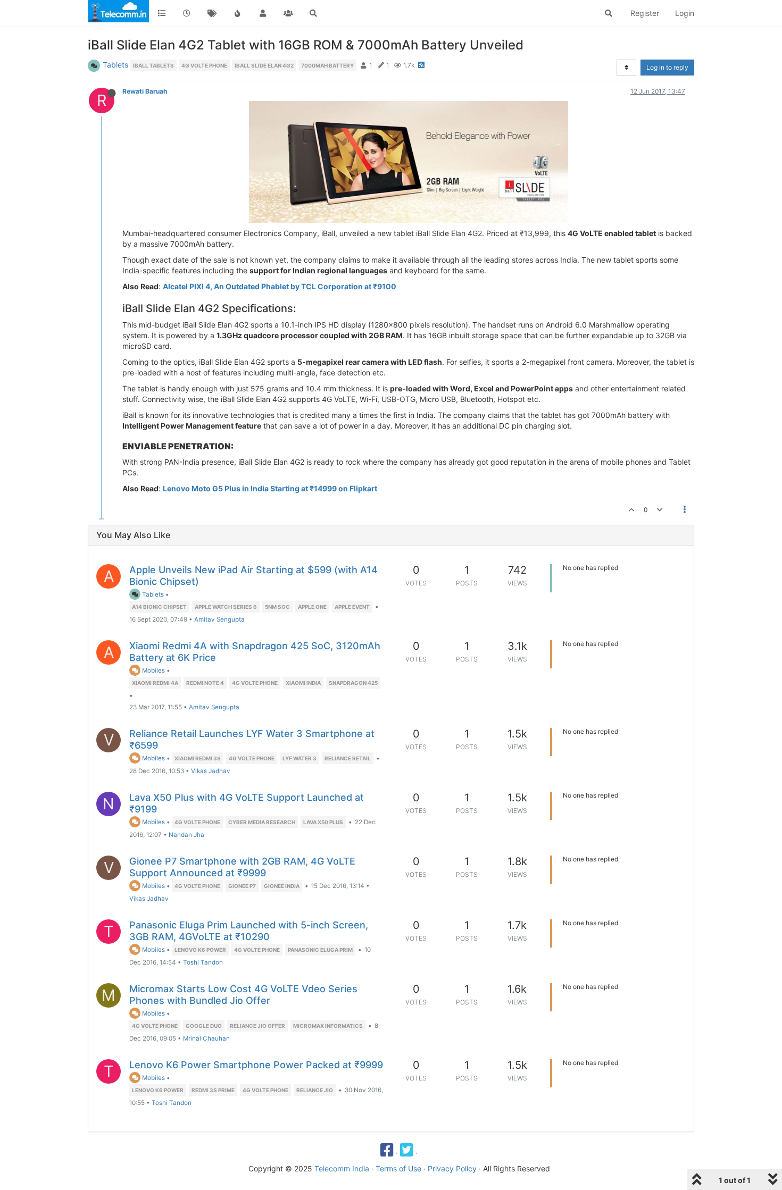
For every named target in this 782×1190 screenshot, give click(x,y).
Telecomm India (341, 1168)
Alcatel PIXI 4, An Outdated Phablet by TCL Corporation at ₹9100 (279, 286)
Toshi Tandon (203, 962)
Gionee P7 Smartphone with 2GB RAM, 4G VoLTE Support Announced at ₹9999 (242, 867)
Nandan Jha (186, 835)
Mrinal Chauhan (206, 1038)
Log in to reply (667, 67)
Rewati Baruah (144, 91)
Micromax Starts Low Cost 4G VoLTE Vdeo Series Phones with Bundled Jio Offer (243, 994)
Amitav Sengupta (219, 619)
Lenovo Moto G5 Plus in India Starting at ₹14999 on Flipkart (270, 488)
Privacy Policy (452, 1168)
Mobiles (152, 670)
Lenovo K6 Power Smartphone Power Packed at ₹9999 (256, 1064)
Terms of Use (398, 1168)
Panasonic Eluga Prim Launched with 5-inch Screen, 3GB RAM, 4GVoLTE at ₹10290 (248, 930)
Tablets (115, 64)
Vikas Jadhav (210, 771)
